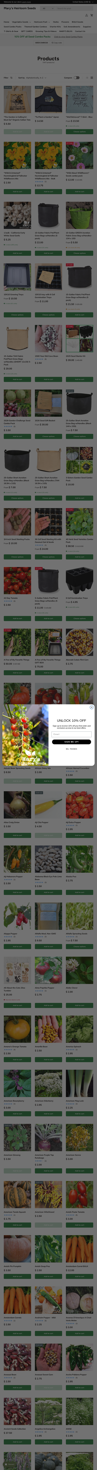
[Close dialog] (91, 707)
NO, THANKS (71, 749)
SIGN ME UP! (71, 742)
